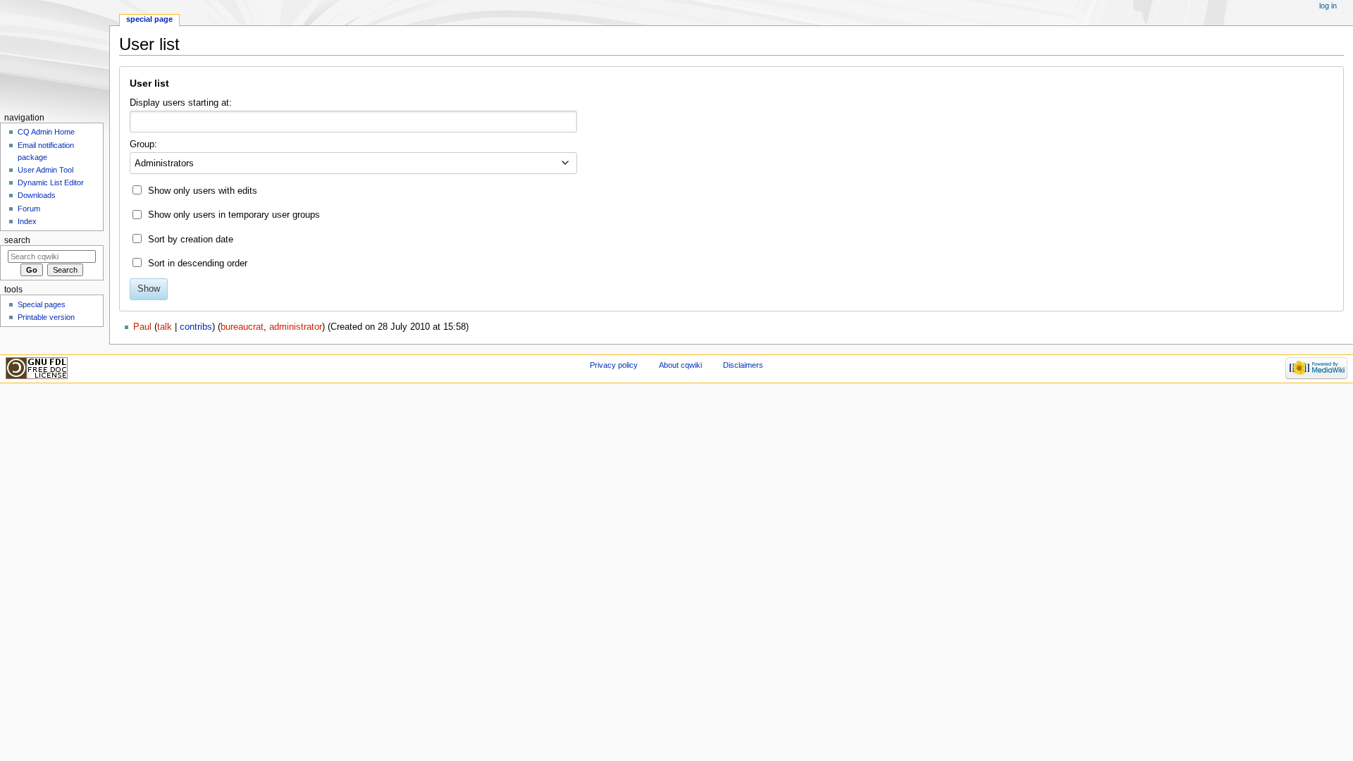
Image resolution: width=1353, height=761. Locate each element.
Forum (29, 208)
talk (164, 327)
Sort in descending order (197, 263)
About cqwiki (680, 365)
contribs (196, 327)
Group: (143, 144)
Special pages (42, 304)
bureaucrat (242, 327)
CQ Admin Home (46, 132)
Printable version (46, 317)
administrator (295, 327)
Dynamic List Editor (51, 182)
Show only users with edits (202, 191)
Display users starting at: (181, 103)
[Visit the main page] (54, 54)
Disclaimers (743, 365)
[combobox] (353, 122)
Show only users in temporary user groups (234, 215)
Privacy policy (614, 365)
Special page (149, 19)
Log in (1328, 5)
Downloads (37, 195)
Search (17, 240)
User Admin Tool (45, 170)
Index (27, 221)
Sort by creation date (190, 240)
